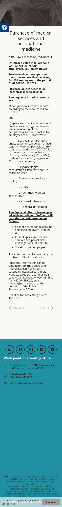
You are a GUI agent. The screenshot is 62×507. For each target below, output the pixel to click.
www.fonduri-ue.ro (34, 496)
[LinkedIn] (41, 349)
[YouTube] (52, 349)
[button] (4, 27)
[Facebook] (20, 349)
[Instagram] (31, 349)
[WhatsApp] (9, 349)
